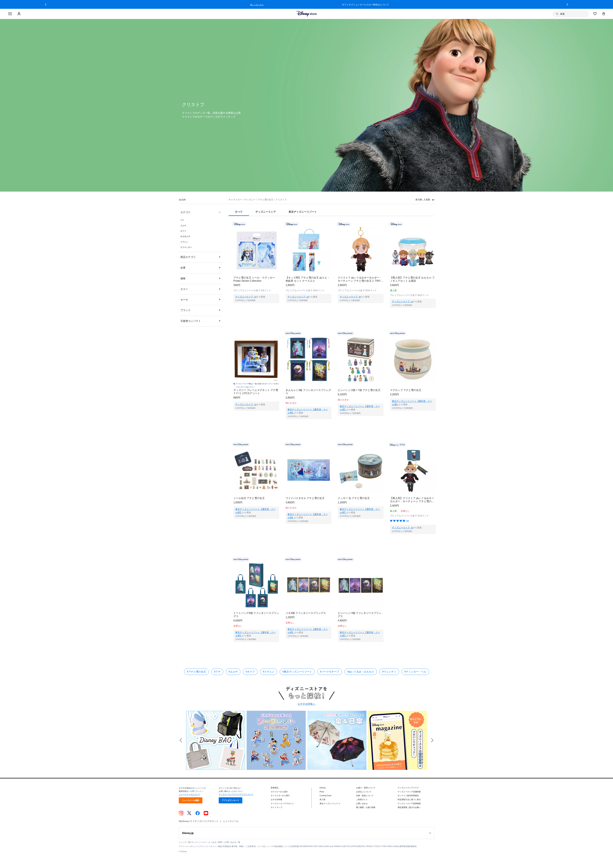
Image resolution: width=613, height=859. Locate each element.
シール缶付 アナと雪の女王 (249, 498)
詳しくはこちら (370, 5)
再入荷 (322, 799)
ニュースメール (230, 821)
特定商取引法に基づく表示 (409, 799)
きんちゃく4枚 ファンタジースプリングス (308, 392)
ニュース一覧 (184, 842)
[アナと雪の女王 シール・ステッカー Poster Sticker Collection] (256, 250)
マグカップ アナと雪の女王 (405, 390)
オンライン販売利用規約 (408, 795)
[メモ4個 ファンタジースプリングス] (308, 585)
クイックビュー (256, 307)
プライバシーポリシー (188, 846)
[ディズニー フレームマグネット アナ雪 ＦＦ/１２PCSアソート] (256, 359)
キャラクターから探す (280, 795)
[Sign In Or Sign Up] (19, 14)
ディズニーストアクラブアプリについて (236, 794)
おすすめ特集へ (306, 704)
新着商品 (274, 788)
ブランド (200, 310)
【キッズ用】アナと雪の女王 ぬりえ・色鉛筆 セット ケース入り (308, 279)
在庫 (200, 267)
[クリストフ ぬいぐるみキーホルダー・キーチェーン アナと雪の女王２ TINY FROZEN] (361, 250)
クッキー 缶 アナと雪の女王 (354, 498)
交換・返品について (364, 795)
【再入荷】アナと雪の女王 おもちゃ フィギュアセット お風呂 (412, 279)
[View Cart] (603, 13)
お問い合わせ (362, 803)
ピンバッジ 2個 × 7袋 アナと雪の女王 (359, 390)
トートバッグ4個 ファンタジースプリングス (256, 615)
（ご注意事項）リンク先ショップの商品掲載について (267, 846)
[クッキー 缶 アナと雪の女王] (361, 470)
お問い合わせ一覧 (232, 842)
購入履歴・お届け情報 (365, 807)
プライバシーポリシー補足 (210, 846)
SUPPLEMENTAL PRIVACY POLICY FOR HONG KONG (374, 846)
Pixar (322, 792)
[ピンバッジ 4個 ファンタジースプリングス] (361, 585)
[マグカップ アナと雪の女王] (413, 359)
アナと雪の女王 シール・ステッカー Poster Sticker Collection (254, 279)
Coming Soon (326, 795)
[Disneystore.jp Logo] (306, 14)
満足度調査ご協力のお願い (409, 807)
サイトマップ (276, 807)
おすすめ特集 (276, 799)
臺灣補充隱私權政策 (408, 846)
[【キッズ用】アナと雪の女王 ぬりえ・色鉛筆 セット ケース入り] (308, 250)
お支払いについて (363, 792)
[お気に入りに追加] (279, 224)
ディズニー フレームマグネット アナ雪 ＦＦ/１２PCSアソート (255, 392)
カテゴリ (200, 212)
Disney (323, 788)
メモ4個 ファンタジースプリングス (306, 613)
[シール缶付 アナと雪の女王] (256, 470)
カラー (200, 289)
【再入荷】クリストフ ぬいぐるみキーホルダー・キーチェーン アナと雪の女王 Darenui (412, 500)
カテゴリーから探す (279, 792)
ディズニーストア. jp (245, 296)
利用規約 (227, 846)
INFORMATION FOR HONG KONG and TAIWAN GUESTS (324, 846)
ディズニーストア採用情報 (409, 803)
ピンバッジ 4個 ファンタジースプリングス (359, 615)
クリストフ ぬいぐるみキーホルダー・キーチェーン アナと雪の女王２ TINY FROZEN (360, 279)
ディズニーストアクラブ (408, 788)
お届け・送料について (365, 788)
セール (200, 299)
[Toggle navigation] (10, 13)
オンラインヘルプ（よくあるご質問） (207, 842)
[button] (45, 4)
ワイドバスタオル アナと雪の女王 (305, 498)
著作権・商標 (237, 846)
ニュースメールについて (189, 794)
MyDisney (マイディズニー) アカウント (198, 821)
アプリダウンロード (230, 800)
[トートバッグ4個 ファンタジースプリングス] (256, 585)
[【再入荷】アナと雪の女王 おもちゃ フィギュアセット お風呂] (413, 250)
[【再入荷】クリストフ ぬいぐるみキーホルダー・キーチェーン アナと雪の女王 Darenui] (413, 470)
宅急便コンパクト (200, 320)
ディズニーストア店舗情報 (409, 792)
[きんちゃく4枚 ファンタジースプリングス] (308, 359)
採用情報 (295, 846)
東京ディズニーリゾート (330, 803)
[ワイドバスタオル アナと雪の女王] (308, 470)
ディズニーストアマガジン (282, 803)
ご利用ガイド (362, 799)
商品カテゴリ (200, 257)
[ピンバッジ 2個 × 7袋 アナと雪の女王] (361, 359)
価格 (200, 278)
